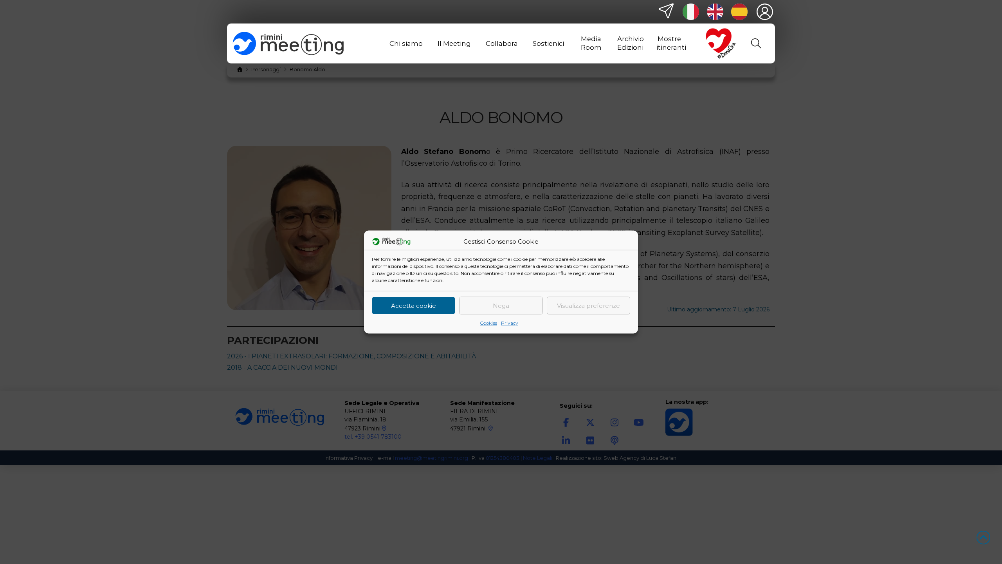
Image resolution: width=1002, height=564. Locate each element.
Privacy (509, 323)
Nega (501, 305)
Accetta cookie (413, 305)
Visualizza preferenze (588, 305)
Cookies (488, 323)
